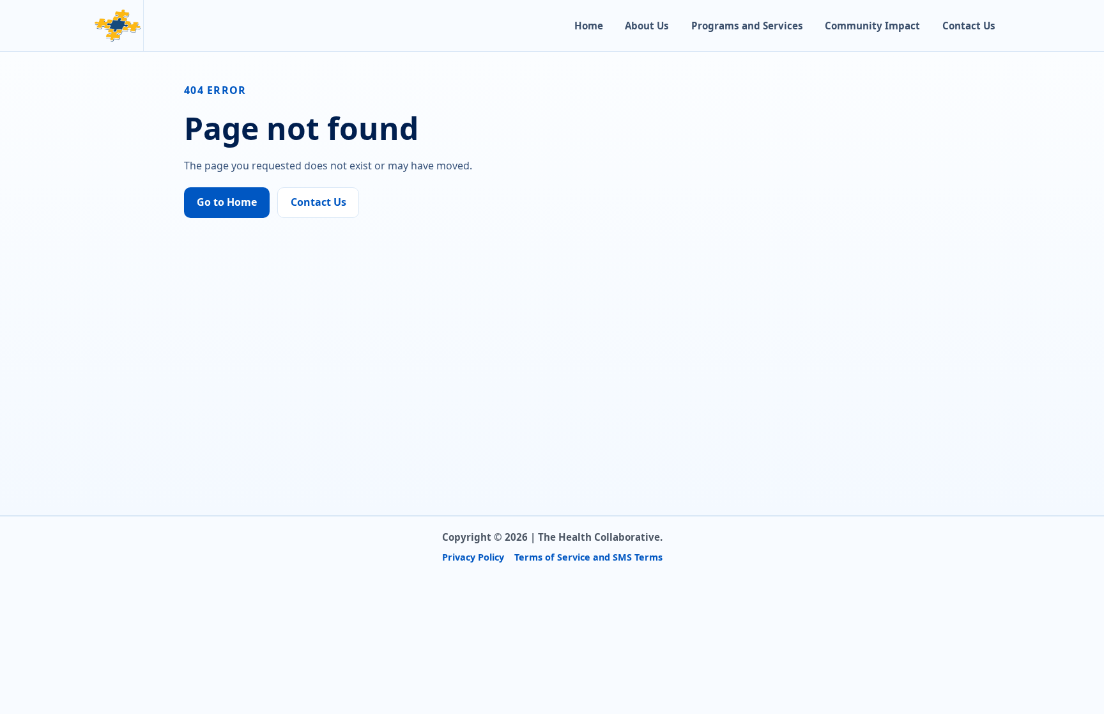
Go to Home (227, 202)
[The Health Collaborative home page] (118, 25)
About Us (647, 25)
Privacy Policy (473, 557)
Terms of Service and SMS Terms (588, 557)
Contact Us (968, 25)
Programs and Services (747, 25)
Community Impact (872, 25)
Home (588, 25)
